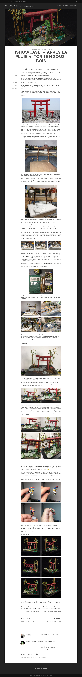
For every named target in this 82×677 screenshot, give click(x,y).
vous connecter (29, 657)
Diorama (15, 86)
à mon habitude (43, 256)
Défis (16, 85)
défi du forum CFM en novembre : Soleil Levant (47, 69)
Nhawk (44, 49)
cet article (55, 124)
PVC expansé (25, 256)
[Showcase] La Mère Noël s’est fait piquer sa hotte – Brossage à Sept (40, 641)
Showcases (9, 1)
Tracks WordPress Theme (35, 675)
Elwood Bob (28, 634)
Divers (24, 1)
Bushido (15, 82)
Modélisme (14, 88)
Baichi (34, 75)
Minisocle (45, 263)
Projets (49, 49)
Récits (20, 1)
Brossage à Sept (12, 5)
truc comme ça (35, 608)
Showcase (15, 89)
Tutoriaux (15, 1)
